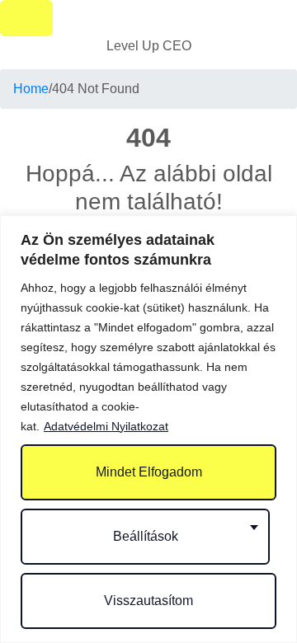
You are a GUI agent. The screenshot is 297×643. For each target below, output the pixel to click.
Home (31, 89)
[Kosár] (26, 18)
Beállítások (145, 536)
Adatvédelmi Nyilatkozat (106, 426)
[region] (148, 429)
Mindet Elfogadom (149, 472)
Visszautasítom (148, 601)
